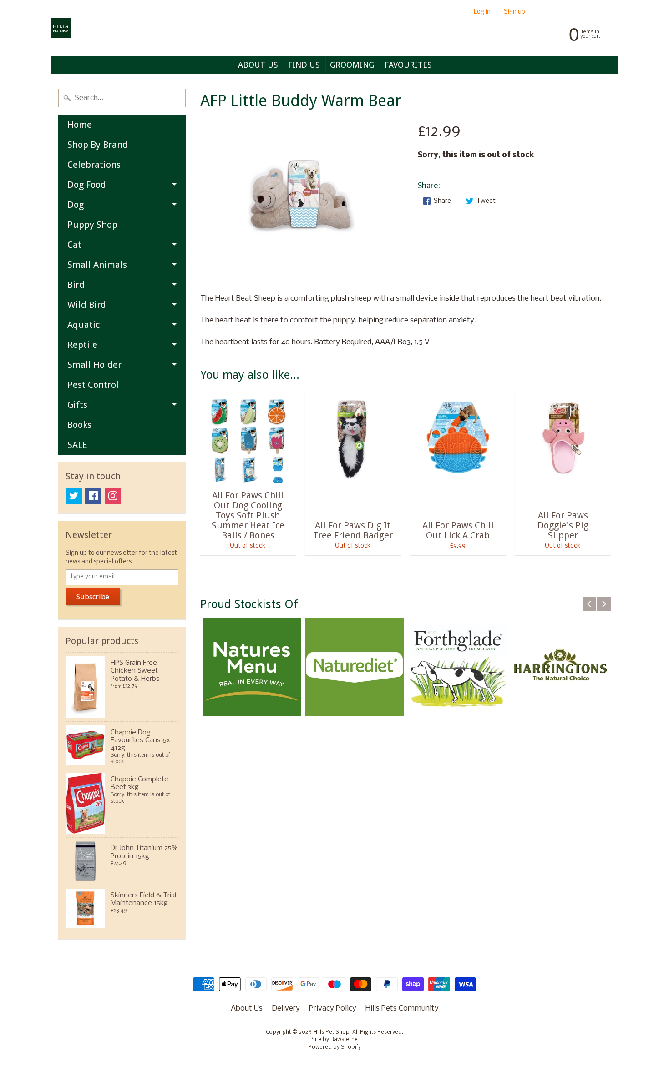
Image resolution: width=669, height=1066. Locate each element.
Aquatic (83, 324)
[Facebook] (93, 496)
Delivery (286, 1008)
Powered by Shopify (334, 1047)
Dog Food (86, 184)
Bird (76, 284)
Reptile (82, 344)
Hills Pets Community (402, 1008)
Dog (75, 204)
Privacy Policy (332, 1008)
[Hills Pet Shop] (61, 28)
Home (79, 124)
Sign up (514, 12)
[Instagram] (113, 496)
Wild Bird (86, 304)
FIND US (303, 65)
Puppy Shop (92, 224)
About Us (247, 1008)
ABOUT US (258, 65)
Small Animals (97, 264)
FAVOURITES (408, 65)
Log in (482, 12)
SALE (77, 444)
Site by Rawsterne (334, 1039)
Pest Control (93, 384)
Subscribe (92, 597)
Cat (74, 244)
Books (79, 424)
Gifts (77, 404)
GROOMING (352, 65)
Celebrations (94, 164)
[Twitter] (74, 496)
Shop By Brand (97, 144)
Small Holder (94, 364)
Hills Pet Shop (331, 1032)
